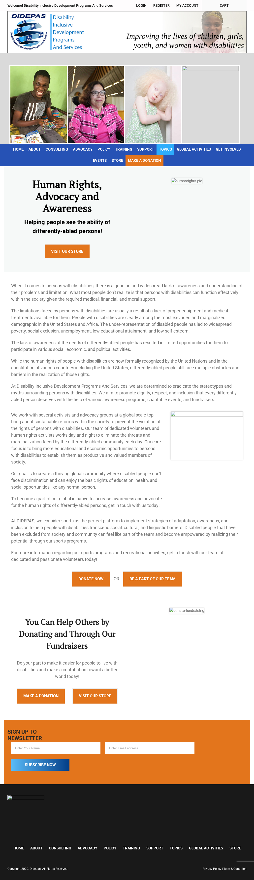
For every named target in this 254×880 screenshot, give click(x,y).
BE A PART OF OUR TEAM (152, 579)
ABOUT (36, 848)
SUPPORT (154, 848)
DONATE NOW (90, 579)
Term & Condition (235, 869)
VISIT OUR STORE (67, 251)
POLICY (110, 848)
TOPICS (176, 848)
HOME (18, 848)
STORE (235, 848)
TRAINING (131, 848)
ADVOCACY (87, 848)
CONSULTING (60, 848)
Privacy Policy (211, 869)
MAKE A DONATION (41, 696)
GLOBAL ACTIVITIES (206, 848)
